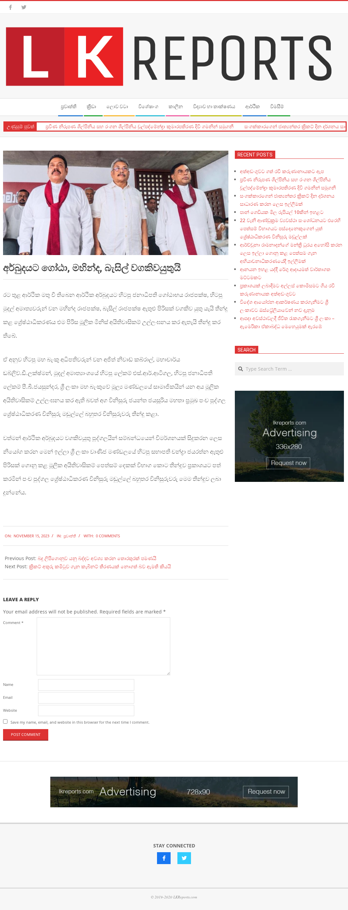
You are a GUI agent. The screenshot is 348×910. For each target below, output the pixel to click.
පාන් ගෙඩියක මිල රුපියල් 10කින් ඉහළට (282, 212)
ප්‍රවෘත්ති (70, 535)
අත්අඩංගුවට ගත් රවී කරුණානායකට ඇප (282, 171)
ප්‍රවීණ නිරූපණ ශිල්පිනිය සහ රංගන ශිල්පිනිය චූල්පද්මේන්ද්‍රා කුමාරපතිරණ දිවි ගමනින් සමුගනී (130, 126)
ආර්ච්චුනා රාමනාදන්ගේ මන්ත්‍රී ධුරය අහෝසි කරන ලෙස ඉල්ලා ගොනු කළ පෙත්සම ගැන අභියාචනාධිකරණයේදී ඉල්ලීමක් (291, 252)
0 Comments (108, 535)
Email (8, 697)
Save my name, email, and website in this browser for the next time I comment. (80, 722)
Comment (13, 622)
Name (8, 684)
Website (10, 710)
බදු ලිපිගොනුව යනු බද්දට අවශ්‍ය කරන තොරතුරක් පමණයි (97, 558)
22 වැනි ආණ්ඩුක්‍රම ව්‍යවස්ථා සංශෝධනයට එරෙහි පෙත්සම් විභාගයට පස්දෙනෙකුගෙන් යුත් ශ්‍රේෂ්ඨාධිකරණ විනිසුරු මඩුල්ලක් (290, 228)
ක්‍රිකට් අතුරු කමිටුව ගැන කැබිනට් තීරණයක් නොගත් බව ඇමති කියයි (100, 566)
